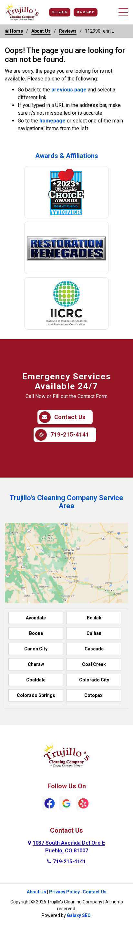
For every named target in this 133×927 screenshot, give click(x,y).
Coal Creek (94, 664)
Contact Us (60, 12)
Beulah (94, 617)
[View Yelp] (83, 803)
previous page (69, 90)
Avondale (36, 617)
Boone (36, 633)
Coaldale (36, 679)
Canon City (35, 648)
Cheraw (36, 664)
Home (16, 31)
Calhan (94, 633)
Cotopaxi (94, 695)
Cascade (94, 648)
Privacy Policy (64, 891)
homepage (52, 121)
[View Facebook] (49, 803)
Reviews (68, 31)
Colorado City (94, 679)
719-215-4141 (85, 12)
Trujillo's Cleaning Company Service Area (66, 502)
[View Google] (66, 803)
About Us (41, 31)
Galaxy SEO (79, 915)
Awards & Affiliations (66, 156)
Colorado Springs (36, 695)
